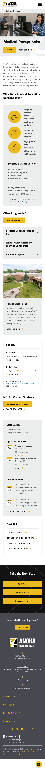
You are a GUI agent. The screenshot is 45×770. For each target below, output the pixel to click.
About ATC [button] (8, 696)
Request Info (14, 329)
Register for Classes (17, 404)
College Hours (21, 680)
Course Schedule (16, 532)
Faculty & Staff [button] (10, 712)
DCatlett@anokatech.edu (28, 356)
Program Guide (14, 220)
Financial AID (23, 601)
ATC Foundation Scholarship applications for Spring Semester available (26, 489)
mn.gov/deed (28, 202)
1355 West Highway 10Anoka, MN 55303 (22, 657)
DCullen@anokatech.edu (28, 371)
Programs (24, 592)
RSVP (17, 455)
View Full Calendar (17, 511)
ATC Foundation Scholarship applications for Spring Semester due (26, 502)
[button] (39, 764)
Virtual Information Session (23, 447)
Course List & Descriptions (21, 538)
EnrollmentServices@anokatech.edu (21, 383)
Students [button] (7, 704)
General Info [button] (9, 721)
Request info (25, 50)
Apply (9, 49)
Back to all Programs (13, 11)
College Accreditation (19, 543)
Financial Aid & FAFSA (18, 548)
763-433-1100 (22, 667)
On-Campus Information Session (25, 459)
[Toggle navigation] (40, 4)
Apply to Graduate (12, 409)
